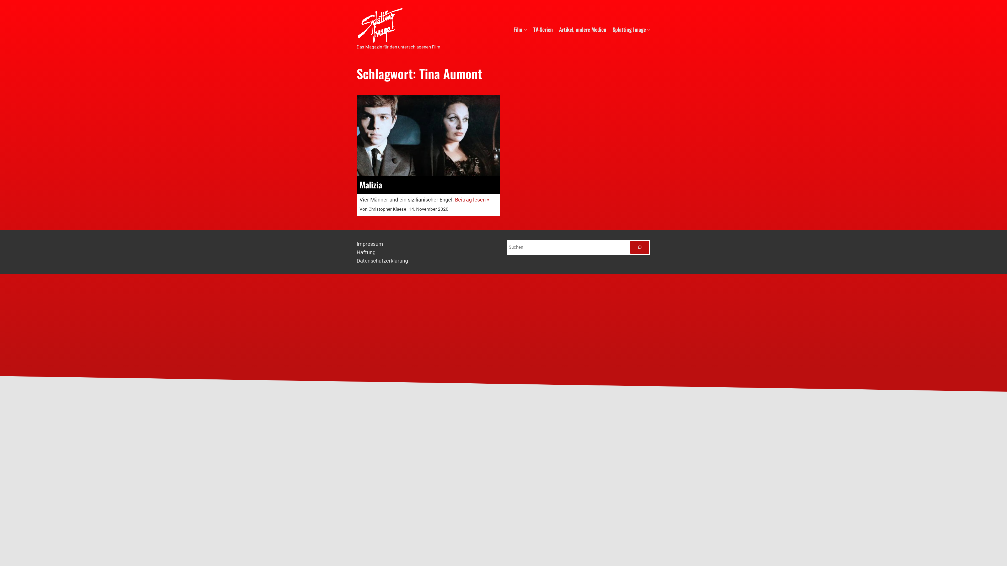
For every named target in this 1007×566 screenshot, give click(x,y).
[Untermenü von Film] (525, 29)
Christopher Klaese (387, 209)
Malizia (371, 184)
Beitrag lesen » (472, 200)
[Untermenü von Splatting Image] (648, 29)
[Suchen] (639, 247)
